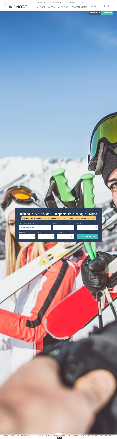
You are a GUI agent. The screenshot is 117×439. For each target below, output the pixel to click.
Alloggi (40, 7)
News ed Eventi (42, 2)
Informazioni (70, 2)
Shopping (63, 7)
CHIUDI (59, 437)
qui (59, 435)
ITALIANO (82, 2)
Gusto (51, 7)
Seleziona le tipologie (27, 227)
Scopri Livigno (79, 7)
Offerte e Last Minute (56, 2)
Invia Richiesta (88, 236)
